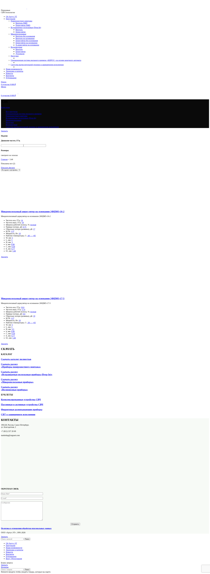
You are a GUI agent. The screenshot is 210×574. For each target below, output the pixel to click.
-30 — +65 (31, 323)
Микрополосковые (18, 34)
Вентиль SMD (21, 23)
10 (20, 233)
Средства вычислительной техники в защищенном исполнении (37, 65)
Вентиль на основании (25, 38)
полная (33, 225)
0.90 (13, 244)
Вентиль (19, 30)
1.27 (12, 318)
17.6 (23, 309)
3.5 (13, 329)
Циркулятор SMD (23, 25)
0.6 (24, 314)
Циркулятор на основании (26, 43)
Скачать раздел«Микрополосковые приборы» (17, 380)
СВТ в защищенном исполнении (18, 414)
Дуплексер (20, 54)
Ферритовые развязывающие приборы (21, 409)
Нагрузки (15, 56)
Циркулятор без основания (27, 41)
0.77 (13, 249)
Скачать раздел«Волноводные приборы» (14, 388)
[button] (4, 257)
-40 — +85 (31, 236)
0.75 (24, 227)
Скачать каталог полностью (16, 359)
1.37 (12, 231)
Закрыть (4, 131)
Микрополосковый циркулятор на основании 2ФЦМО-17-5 (32, 298)
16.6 (22, 307)
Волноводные (16, 47)
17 (34, 229)
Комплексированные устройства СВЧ (21, 399)
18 (23, 223)
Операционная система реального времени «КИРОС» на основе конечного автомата (46, 60)
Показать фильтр (8, 168)
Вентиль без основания (25, 36)
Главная (4, 159)
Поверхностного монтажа (21, 21)
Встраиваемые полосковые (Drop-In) (26, 27)
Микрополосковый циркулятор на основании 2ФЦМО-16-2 (32, 211)
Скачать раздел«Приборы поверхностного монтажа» (21, 365)
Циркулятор (21, 32)
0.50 (13, 247)
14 (22, 220)
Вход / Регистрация (14, 559)
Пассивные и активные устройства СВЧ (22, 404)
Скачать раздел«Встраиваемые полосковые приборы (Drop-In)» (26, 373)
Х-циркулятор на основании (27, 45)
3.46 (14, 251)
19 (34, 316)
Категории (5, 107)
